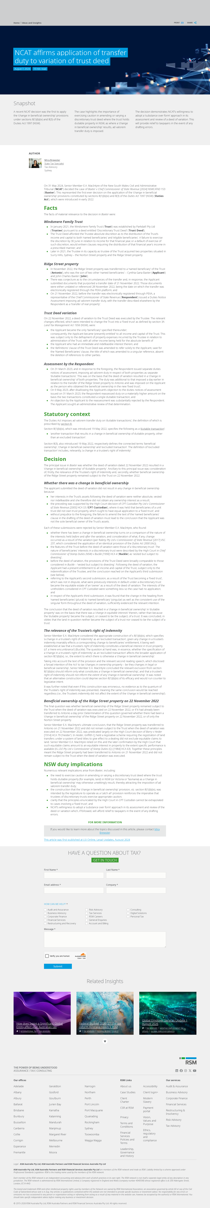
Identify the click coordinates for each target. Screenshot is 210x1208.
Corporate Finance (57, 916)
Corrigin (18, 1140)
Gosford (54, 1092)
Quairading (91, 1116)
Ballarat (18, 1104)
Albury (17, 1098)
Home (17, 22)
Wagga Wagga (93, 1140)
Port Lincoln (92, 1104)
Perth (88, 1098)
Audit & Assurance (177, 1086)
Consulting (135, 909)
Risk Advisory (96, 909)
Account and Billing (98, 923)
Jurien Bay (55, 1104)
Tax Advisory (44, 1031)
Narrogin (90, 1086)
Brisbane (19, 1110)
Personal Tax (137, 916)
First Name (50, 869)
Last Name (112, 869)
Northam (90, 1092)
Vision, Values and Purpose (149, 1120)
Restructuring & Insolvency (175, 1112)
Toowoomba (92, 1134)
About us (125, 1086)
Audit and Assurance (58, 909)
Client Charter (124, 1100)
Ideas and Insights (31, 22)
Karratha (54, 1110)
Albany (17, 1092)
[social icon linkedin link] (177, 1070)
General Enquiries (98, 920)
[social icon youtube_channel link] (194, 1070)
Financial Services (57, 920)
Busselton (20, 1122)
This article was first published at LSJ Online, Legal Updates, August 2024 (87, 839)
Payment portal (148, 1109)
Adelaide (19, 1086)
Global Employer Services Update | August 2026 (164, 1022)
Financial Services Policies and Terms (127, 1138)
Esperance (20, 1146)
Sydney (89, 1128)
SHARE (190, 22)
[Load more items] (105, 1041)
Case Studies (127, 1092)
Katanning (55, 1116)
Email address (51, 884)
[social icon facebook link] (181, 1070)
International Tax (29, 1031)
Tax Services (95, 913)
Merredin (54, 1146)
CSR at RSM (127, 1107)
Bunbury (19, 1116)
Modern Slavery (148, 1100)
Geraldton (55, 1086)
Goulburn (55, 1098)
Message (49, 929)
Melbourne (55, 1140)
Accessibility (150, 1086)
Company (111, 884)
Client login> (150, 1092)
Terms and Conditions (126, 1124)
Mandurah (55, 1122)
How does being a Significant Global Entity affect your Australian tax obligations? (39, 1025)
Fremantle (19, 1152)
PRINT (177, 22)
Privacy (124, 1117)
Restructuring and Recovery (62, 923)
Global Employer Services (162, 1031)
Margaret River (57, 1134)
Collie (17, 1134)
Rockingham (92, 1122)
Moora (53, 1152)
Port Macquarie (94, 1110)
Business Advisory (57, 913)
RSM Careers (96, 916)
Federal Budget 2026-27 (108, 1031)
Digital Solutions (138, 913)
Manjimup (55, 1128)
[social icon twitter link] (190, 1070)
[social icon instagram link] (185, 1070)
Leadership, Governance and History (127, 1152)
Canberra (19, 1128)
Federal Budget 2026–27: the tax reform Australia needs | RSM (100, 1025)
